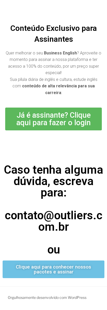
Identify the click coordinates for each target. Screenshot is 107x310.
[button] (53, 119)
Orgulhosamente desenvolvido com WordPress (47, 297)
